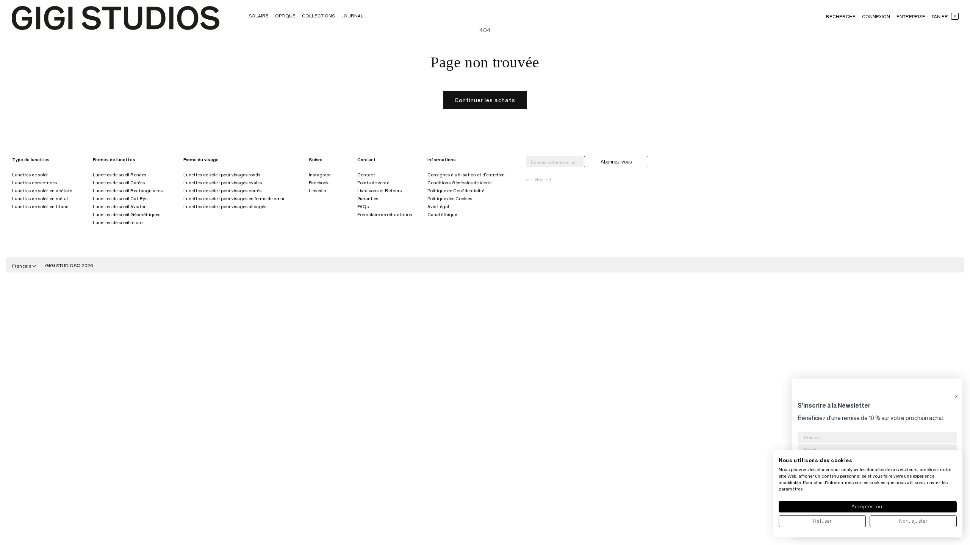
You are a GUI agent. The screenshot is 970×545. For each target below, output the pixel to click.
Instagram (320, 175)
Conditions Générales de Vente (459, 182)
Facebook (319, 182)
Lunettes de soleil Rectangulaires (128, 190)
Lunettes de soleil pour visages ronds (221, 175)
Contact (366, 175)
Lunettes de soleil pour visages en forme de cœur (234, 198)
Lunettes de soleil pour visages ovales (222, 182)
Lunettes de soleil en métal (40, 198)
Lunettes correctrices (34, 182)
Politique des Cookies (449, 198)
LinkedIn (317, 190)
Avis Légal (438, 206)
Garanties (367, 198)
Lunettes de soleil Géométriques (126, 214)
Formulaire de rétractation (384, 214)
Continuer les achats (485, 100)
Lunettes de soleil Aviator (119, 206)
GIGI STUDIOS (61, 265)
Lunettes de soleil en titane (40, 206)
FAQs (363, 206)
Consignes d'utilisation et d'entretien (466, 175)
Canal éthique (442, 214)
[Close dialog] (956, 397)
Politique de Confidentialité (455, 190)
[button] (259, 16)
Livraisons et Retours (379, 190)
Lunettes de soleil (30, 175)
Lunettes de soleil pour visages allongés (224, 206)
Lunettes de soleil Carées (119, 182)
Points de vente (373, 182)
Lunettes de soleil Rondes (119, 175)
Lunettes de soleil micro (117, 222)
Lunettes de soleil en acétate (42, 190)
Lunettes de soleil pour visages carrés (222, 190)
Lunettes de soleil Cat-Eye (120, 198)
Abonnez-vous (616, 162)
